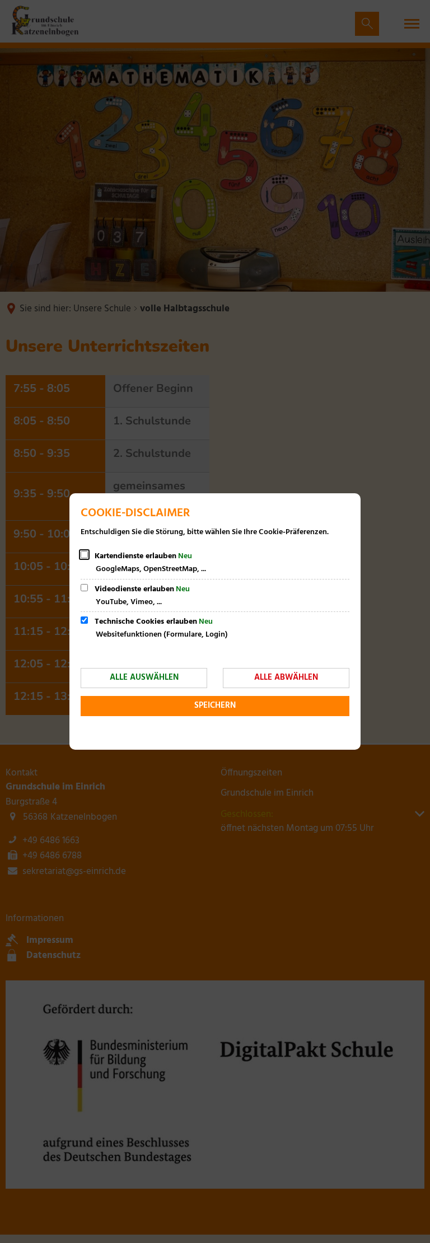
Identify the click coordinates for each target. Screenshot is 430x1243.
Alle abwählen (286, 677)
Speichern (215, 705)
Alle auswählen (144, 677)
